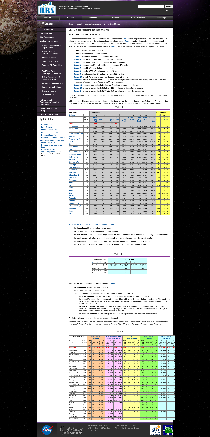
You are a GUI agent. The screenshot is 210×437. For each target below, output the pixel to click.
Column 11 (78, 80)
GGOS (167, 10)
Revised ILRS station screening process (49, 151)
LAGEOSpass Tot (101, 118)
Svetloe (72, 214)
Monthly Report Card (49, 130)
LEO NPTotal (124, 119)
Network (70, 18)
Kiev (71, 185)
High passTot (111, 119)
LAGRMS (167, 118)
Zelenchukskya (75, 206)
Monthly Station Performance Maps (50, 53)
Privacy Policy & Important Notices (127, 428)
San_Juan (73, 149)
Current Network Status (51, 87)
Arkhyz (71, 196)
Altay (71, 190)
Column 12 (78, 85)
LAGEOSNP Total (130, 118)
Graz (71, 142)
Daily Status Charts (50, 61)
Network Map (46, 124)
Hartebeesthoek (75, 154)
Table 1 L (128, 41)
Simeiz (71, 183)
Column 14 (78, 91)
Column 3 (77, 56)
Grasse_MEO (74, 162)
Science (115, 18)
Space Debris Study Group (48, 109)
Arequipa (72, 160)
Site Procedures (47, 37)
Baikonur (72, 188)
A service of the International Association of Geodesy (79, 9)
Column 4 (77, 59)
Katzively (72, 172)
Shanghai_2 (74, 175)
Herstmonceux (74, 147)
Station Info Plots (49, 58)
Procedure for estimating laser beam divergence (53, 141)
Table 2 (87, 43)
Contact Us (92, 430)
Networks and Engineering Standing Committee (49, 102)
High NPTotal (139, 119)
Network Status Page (49, 135)
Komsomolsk (74, 203)
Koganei (72, 208)
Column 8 (77, 71)
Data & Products (138, 18)
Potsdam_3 (73, 157)
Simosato (72, 178)
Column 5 (77, 62)
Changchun (73, 129)
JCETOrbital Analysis (131, 338)
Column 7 (77, 68)
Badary (72, 201)
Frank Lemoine (103, 426)
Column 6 (77, 65)
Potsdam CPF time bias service (52, 66)
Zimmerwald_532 (76, 134)
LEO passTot (95, 119)
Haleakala (73, 170)
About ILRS (48, 18)
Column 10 (78, 77)
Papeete (72, 198)
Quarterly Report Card (49, 132)
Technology (161, 18)
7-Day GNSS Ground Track (53, 83)
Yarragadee (73, 126)
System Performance (49, 41)
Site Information (47, 33)
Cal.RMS (158, 118)
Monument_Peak (75, 152)
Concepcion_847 (76, 165)
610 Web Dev (105, 428)
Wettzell (72, 136)
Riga (71, 211)
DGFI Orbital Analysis (96, 338)
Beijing (72, 193)
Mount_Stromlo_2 (76, 131)
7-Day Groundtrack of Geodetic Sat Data (51, 78)
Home (70, 24)
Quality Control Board (49, 114)
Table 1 (126, 39)
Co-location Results (50, 95)
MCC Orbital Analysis (149, 338)
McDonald (73, 180)
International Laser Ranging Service (73, 6)
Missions (93, 18)
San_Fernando (75, 167)
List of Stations (46, 29)
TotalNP (145, 118)
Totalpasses (116, 118)
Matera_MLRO (75, 139)
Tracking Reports (49, 91)
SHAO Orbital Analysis (166, 338)
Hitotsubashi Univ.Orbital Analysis (113, 338)
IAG (160, 10)
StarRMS (163, 118)
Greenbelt (73, 144)
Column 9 (77, 74)
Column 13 (78, 88)
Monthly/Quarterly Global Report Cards (52, 46)
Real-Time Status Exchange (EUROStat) (51, 72)
